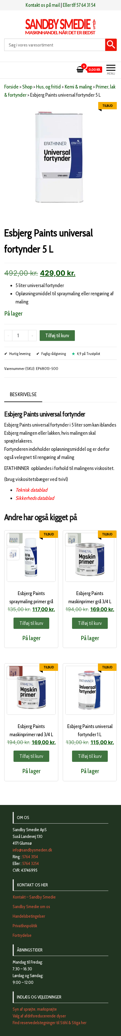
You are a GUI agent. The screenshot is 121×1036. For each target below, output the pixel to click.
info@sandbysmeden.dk (32, 850)
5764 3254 (30, 863)
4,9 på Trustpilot (88, 353)
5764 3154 (30, 856)
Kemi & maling (78, 87)
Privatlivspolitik (25, 925)
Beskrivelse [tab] (23, 394)
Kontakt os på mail (43, 5)
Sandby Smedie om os (31, 906)
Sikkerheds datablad (34, 498)
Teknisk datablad (31, 490)
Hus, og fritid (48, 87)
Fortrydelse (22, 935)
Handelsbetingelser (29, 916)
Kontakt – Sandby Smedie (34, 897)
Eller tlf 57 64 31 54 (79, 5)
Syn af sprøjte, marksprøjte (35, 1009)
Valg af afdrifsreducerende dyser (39, 1016)
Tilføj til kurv (57, 335)
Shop (27, 87)
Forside (11, 87)
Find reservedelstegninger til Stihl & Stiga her (49, 1022)
